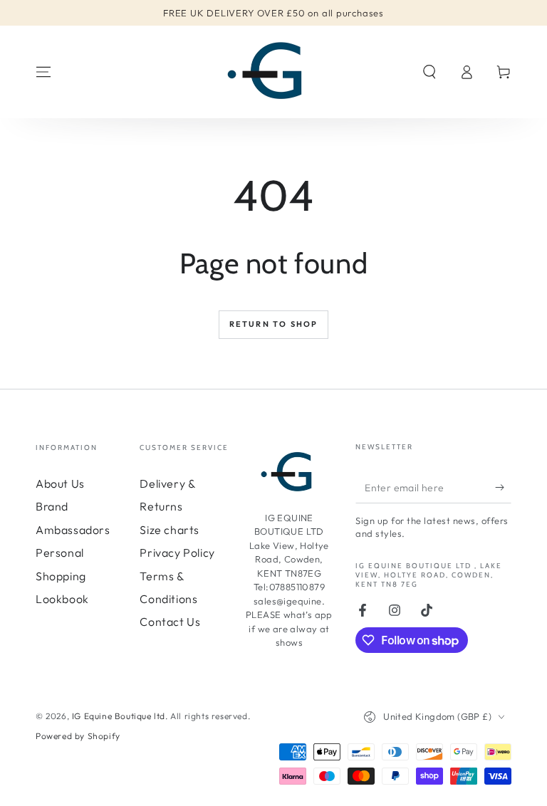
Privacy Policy (177, 552)
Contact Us (170, 621)
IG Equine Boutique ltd (118, 716)
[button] (429, 72)
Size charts (169, 530)
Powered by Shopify (78, 736)
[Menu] (43, 72)
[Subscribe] (503, 487)
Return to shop (273, 324)
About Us (60, 483)
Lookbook (62, 599)
